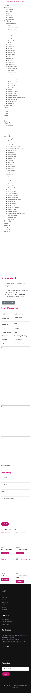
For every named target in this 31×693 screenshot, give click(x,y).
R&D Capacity (9, 17)
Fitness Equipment (13, 68)
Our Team (8, 13)
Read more (5, 553)
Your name (4, 478)
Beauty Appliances (11, 23)
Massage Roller (12, 72)
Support (7, 109)
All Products (5, 619)
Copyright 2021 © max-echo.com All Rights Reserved (15, 686)
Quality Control (10, 19)
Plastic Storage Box (13, 82)
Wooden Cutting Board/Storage (16, 97)
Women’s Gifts (11, 62)
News (6, 107)
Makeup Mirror (12, 50)
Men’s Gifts (10, 60)
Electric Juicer (12, 89)
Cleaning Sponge (12, 95)
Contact (7, 115)
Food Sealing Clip (12, 99)
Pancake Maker (12, 93)
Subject (3, 492)
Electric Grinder (12, 87)
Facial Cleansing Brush (14, 31)
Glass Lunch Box (12, 76)
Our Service (9, 15)
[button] (15, 119)
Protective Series (12, 66)
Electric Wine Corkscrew (14, 84)
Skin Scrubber (11, 42)
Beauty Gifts (9, 58)
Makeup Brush (11, 54)
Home (6, 5)
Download (8, 113)
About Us (7, 7)
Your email (4, 485)
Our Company (9, 9)
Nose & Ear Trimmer (13, 27)
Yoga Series (11, 70)
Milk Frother (11, 103)
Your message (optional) (8, 498)
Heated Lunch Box (12, 78)
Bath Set (10, 48)
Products (7, 21)
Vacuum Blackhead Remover (15, 33)
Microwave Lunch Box (13, 80)
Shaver (9, 25)
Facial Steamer (12, 38)
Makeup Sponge (12, 52)
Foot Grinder (11, 37)
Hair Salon (10, 44)
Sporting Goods (10, 64)
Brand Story (9, 11)
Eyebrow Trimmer (12, 29)
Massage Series (12, 35)
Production (8, 105)
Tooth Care (11, 46)
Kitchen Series (10, 74)
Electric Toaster (12, 101)
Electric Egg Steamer (13, 91)
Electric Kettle (11, 85)
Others (9, 56)
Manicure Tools (12, 40)
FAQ (7, 111)
